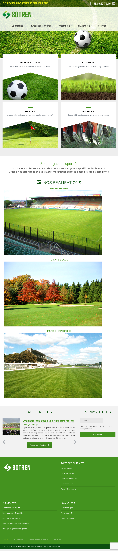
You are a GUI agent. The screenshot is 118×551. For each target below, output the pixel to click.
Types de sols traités (41, 26)
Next (74, 442)
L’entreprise (17, 26)
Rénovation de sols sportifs (13, 513)
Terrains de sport (67, 508)
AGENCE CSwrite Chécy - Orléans (32, 546)
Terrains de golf (66, 513)
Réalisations (84, 26)
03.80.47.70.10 (102, 3)
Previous (5, 442)
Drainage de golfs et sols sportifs (15, 528)
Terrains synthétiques (69, 478)
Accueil (5, 540)
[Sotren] (17, 14)
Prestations (64, 26)
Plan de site (18, 540)
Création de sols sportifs (12, 508)
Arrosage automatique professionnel (16, 523)
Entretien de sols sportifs (12, 518)
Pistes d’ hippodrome (68, 489)
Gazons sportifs (66, 468)
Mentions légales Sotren (38, 540)
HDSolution (56, 546)
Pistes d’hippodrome (68, 518)
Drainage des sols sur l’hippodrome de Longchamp (48, 422)
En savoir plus (30, 79)
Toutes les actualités (38, 445)
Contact (102, 26)
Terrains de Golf (67, 484)
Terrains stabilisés (67, 473)
